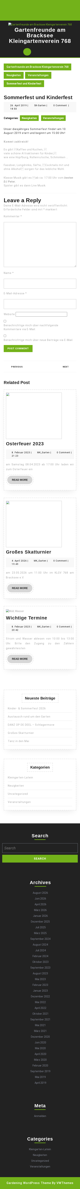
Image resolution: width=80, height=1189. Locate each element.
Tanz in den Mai (18, 741)
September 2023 (40, 967)
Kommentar (13, 216)
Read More (22, 481)
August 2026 (40, 892)
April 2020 (40, 1054)
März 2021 (40, 1030)
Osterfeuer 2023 (25, 443)
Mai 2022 (40, 1002)
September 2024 (40, 938)
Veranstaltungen (38, 75)
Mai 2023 (40, 979)
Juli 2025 (40, 927)
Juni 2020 (40, 1042)
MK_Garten (43, 452)
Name (9, 272)
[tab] (27, 52)
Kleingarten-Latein (20, 777)
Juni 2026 (40, 898)
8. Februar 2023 (21, 452)
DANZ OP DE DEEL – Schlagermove (31, 724)
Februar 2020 (40, 1065)
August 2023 (40, 973)
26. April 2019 (18, 105)
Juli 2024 (40, 950)
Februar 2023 (40, 984)
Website (9, 314)
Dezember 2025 (40, 921)
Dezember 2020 (40, 1036)
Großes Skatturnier (28, 551)
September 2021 (40, 1019)
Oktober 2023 (40, 961)
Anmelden (40, 1116)
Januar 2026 (40, 915)
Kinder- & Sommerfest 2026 (27, 708)
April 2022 (40, 1007)
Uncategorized (18, 793)
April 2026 (40, 904)
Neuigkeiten (14, 75)
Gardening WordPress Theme (29, 1183)
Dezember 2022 (40, 996)
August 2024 (40, 944)
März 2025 (40, 933)
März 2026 (40, 910)
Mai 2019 (40, 1077)
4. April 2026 (19, 560)
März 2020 (40, 1059)
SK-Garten (40, 105)
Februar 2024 (40, 956)
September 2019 (40, 1071)
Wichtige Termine (26, 617)
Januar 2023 (40, 990)
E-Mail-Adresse (15, 293)
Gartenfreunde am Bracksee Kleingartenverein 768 (40, 35)
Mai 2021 (40, 1025)
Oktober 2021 (40, 1013)
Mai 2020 (40, 1048)
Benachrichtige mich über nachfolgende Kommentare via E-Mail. (31, 327)
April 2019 (40, 1082)
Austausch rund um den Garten (29, 716)
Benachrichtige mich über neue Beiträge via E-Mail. (38, 340)
